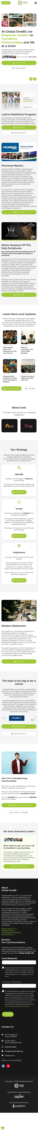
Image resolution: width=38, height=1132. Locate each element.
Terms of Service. (24, 1006)
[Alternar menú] (35, 2)
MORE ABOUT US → (9, 929)
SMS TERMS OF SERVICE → (12, 933)
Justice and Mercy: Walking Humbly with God (28, 378)
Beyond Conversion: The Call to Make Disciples (27, 350)
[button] (31, 79)
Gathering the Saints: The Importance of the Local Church (9, 350)
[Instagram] (8, 1066)
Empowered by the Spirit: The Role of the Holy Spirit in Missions (10, 379)
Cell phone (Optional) (11, 982)
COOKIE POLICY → (8, 934)
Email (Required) (10, 958)
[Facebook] (3, 1066)
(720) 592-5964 (30, 1000)
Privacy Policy (10, 1006)
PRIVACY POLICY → (9, 931)
